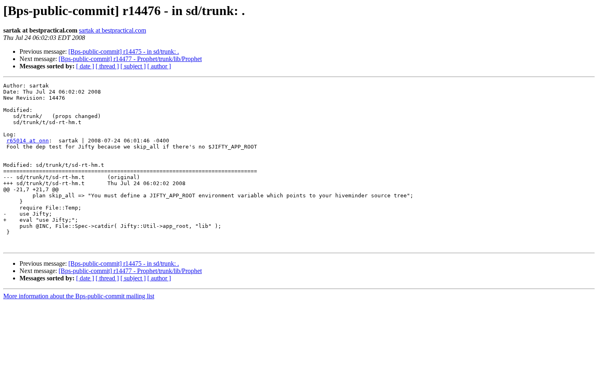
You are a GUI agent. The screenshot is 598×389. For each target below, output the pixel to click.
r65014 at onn (28, 141)
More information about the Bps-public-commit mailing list (78, 296)
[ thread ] (107, 66)
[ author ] (159, 66)
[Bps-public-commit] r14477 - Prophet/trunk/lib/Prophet (130, 58)
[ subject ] (133, 66)
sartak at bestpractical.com (112, 30)
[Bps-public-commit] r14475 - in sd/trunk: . (123, 51)
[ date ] (85, 66)
